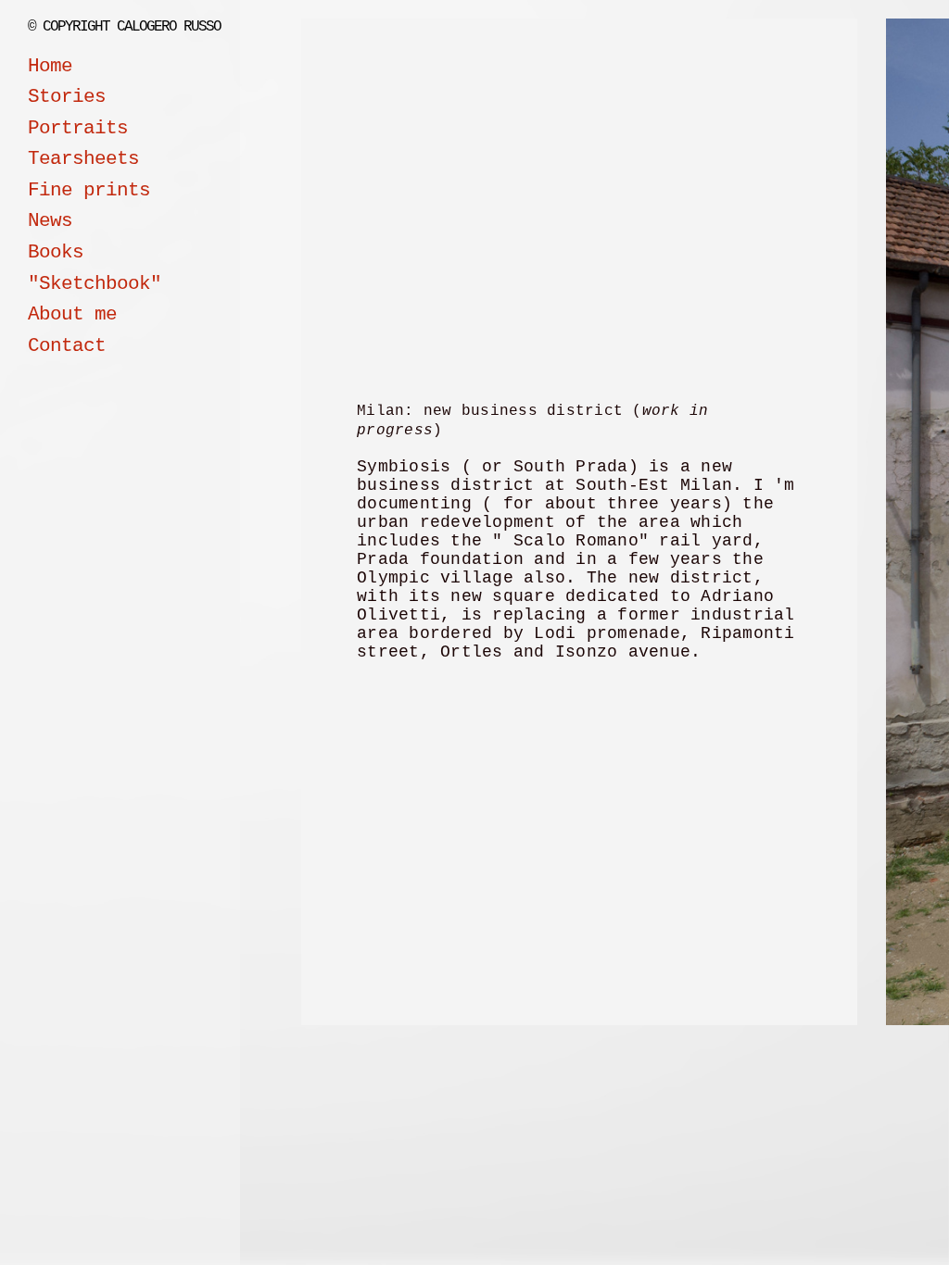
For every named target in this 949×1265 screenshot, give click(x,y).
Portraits (78, 128)
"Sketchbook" (94, 283)
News (50, 221)
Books (55, 252)
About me (72, 314)
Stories (67, 96)
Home (50, 66)
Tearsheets (83, 158)
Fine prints (89, 190)
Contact (67, 346)
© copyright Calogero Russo (124, 27)
